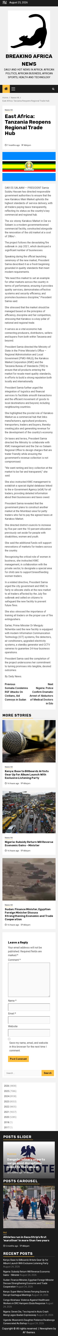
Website (13, 1026)
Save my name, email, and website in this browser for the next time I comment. (28, 1046)
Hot (5, 1232)
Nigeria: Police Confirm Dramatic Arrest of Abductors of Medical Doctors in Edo (41, 694)
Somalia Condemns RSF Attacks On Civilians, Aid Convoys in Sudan (16, 692)
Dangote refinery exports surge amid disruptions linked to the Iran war (26, 1163)
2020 (6, 1117)
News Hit (9, 110)
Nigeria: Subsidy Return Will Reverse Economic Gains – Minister (29, 843)
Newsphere (46, 1328)
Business (11, 1154)
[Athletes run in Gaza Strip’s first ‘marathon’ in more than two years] (29, 1207)
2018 (6, 1122)
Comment (14, 959)
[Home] (6, 89)
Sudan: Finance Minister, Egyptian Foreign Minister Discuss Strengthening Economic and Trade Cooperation (29, 914)
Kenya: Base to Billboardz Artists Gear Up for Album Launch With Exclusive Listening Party (27, 774)
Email (12, 1013)
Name (12, 1000)
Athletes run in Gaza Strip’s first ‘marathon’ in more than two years (26, 1239)
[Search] (53, 89)
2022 (6, 1106)
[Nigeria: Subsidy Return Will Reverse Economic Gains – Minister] (29, 812)
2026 (6, 1085)
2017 (6, 1127)
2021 (6, 1112)
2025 (6, 1091)
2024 (6, 1096)
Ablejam (27, 145)
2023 (6, 1101)
